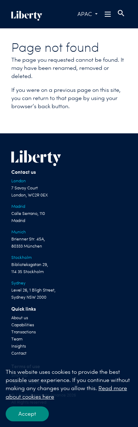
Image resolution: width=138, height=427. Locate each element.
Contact (19, 353)
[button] (108, 14)
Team (17, 339)
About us (19, 317)
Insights (18, 346)
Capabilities (22, 324)
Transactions (23, 331)
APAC (84, 14)
